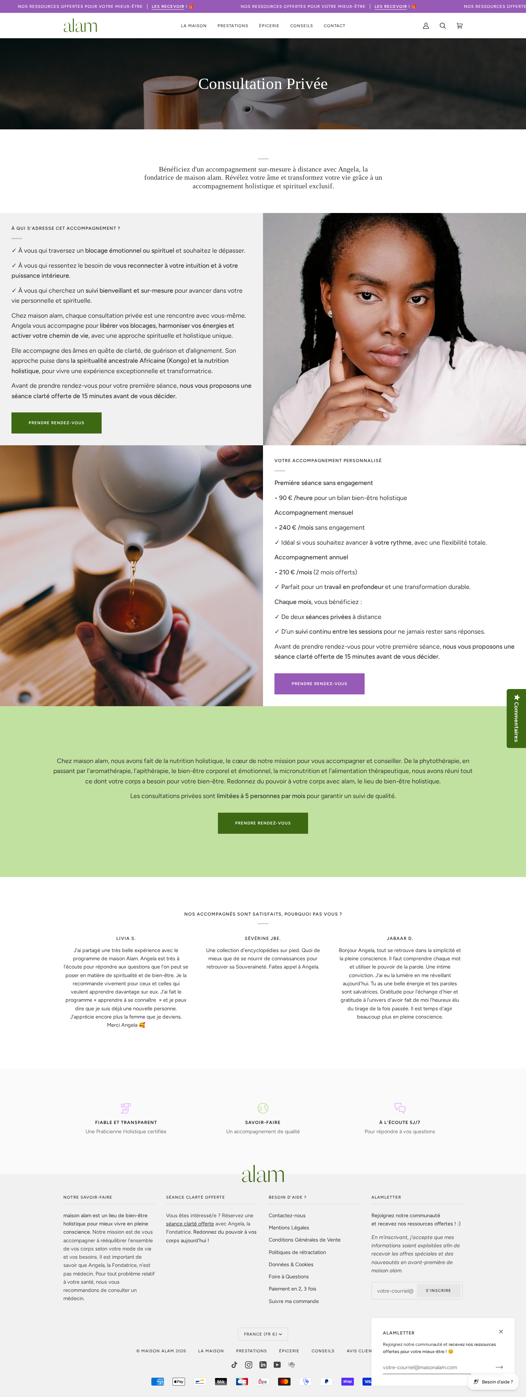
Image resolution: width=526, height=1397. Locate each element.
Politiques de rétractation (297, 1252)
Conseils (323, 1350)
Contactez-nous (287, 1215)
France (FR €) (260, 1334)
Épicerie (289, 1350)
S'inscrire (438, 1290)
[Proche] (504, 1328)
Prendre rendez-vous (263, 823)
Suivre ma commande (294, 1301)
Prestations (251, 1350)
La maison (211, 1350)
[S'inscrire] (493, 1367)
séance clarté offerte (190, 1223)
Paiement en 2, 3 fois (292, 1288)
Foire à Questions (289, 1276)
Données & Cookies (291, 1264)
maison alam (157, 1350)
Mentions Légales (289, 1227)
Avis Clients (362, 1350)
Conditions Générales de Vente (305, 1240)
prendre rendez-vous (56, 422)
